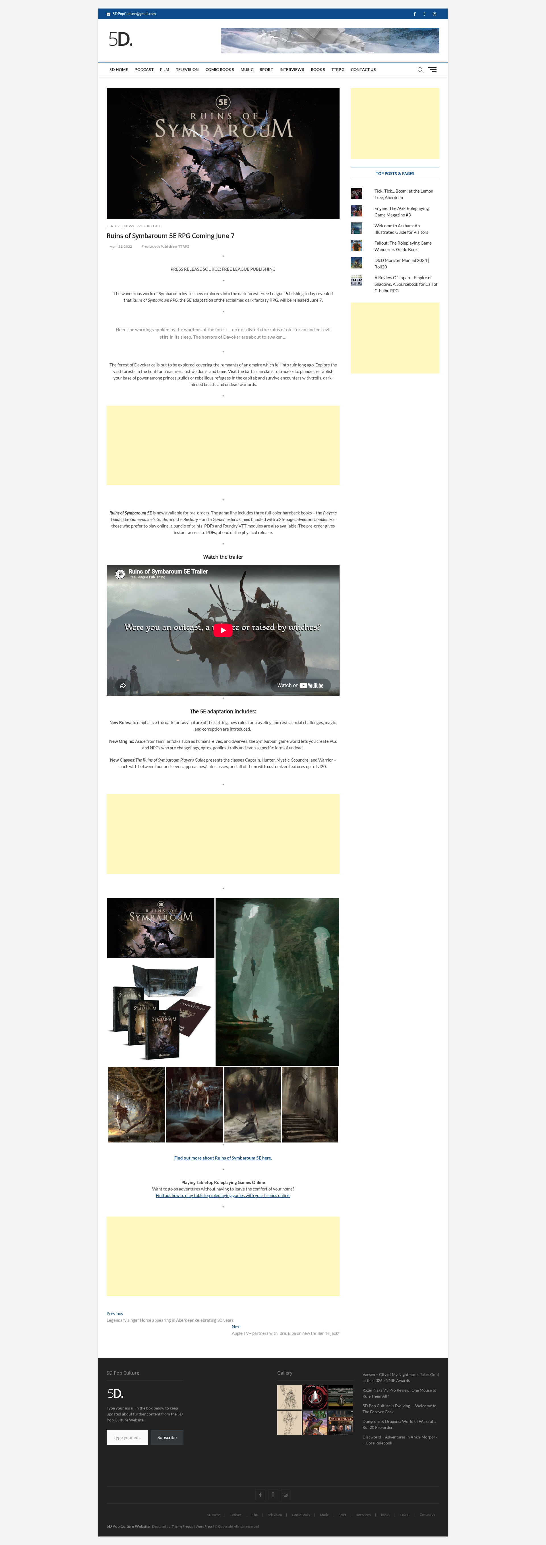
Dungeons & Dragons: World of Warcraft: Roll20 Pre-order (399, 1424)
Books (318, 69)
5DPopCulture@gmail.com (134, 13)
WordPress (204, 1526)
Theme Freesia (182, 1526)
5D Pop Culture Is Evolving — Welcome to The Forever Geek (400, 1408)
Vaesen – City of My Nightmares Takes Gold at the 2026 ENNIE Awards (401, 1377)
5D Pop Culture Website (128, 1526)
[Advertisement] (223, 445)
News (129, 226)
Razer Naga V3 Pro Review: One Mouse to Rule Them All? (399, 1393)
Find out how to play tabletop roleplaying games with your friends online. (223, 1195)
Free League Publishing (159, 246)
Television (187, 69)
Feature (114, 226)
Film (164, 69)
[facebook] (414, 14)
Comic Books (220, 69)
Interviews (292, 69)
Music (247, 69)
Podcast (144, 69)
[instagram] (434, 14)
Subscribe (167, 1437)
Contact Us (363, 69)
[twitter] (424, 14)
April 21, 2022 (120, 246)
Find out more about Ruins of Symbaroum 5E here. (223, 1157)
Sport (266, 69)
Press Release (149, 226)
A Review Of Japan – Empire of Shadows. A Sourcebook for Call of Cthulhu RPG (406, 284)
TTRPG (338, 69)
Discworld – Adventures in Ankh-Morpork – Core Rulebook (400, 1440)
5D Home (118, 69)
